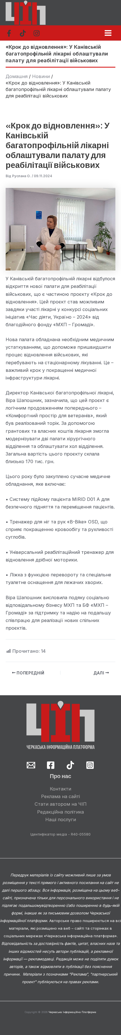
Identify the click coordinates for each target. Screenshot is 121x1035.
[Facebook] (9, 33)
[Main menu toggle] (107, 32)
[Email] (31, 765)
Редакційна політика (60, 812)
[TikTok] (22, 33)
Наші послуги (60, 819)
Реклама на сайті (60, 796)
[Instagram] (36, 33)
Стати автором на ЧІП (61, 804)
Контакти (60, 789)
